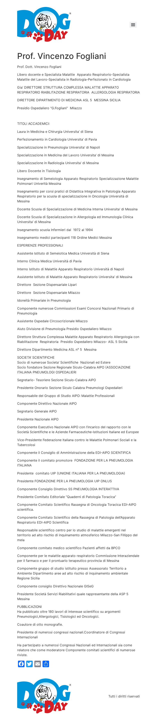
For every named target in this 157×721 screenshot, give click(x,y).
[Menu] (133, 25)
